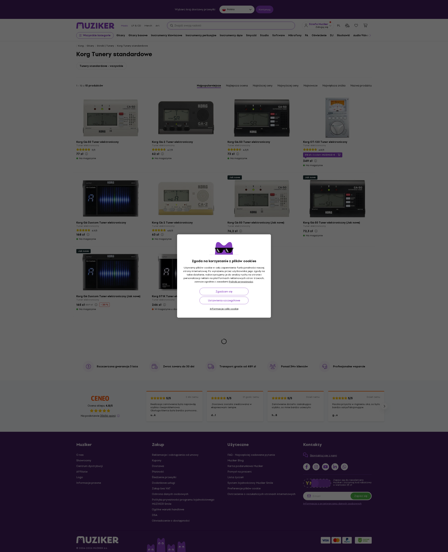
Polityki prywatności (241, 282)
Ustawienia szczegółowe (224, 300)
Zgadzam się (224, 291)
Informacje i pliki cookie (224, 309)
